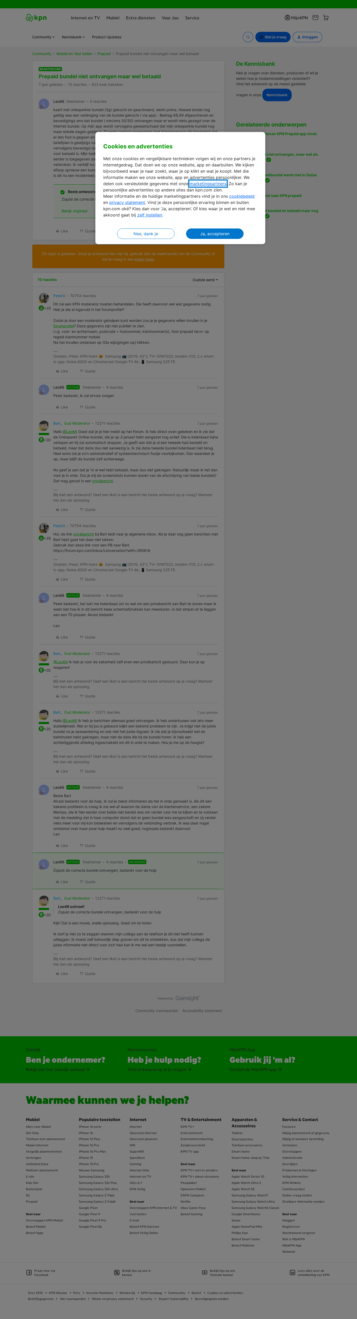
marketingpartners (208, 183)
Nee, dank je (146, 233)
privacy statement (127, 202)
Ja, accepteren (214, 233)
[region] (180, 188)
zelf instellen (149, 215)
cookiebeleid (242, 196)
